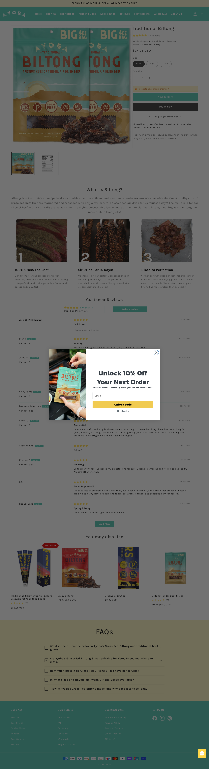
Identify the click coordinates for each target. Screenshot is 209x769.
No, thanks (123, 411)
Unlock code (123, 404)
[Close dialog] (156, 352)
